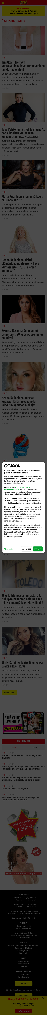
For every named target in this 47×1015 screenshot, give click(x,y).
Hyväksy (37, 549)
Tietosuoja (8, 549)
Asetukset (26, 549)
